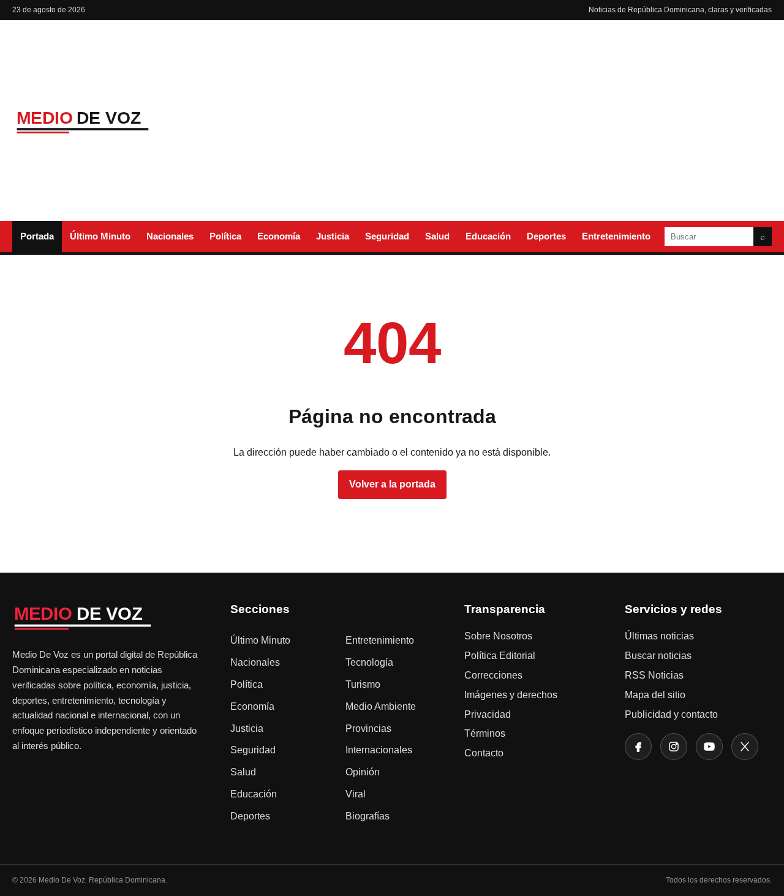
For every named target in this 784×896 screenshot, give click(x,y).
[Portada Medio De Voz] (104, 121)
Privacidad (487, 714)
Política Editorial (499, 655)
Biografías (367, 816)
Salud (437, 236)
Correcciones (493, 675)
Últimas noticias (659, 636)
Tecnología (369, 662)
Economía (278, 236)
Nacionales (170, 236)
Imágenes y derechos (510, 695)
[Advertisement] (492, 120)
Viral (355, 794)
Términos (484, 733)
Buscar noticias (658, 655)
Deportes (546, 236)
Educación (488, 236)
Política (225, 236)
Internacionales (378, 750)
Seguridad (387, 236)
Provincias (368, 728)
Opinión (362, 772)
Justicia (332, 236)
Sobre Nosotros (498, 636)
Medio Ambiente (380, 706)
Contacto (483, 753)
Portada (37, 236)
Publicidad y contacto (671, 714)
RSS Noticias (654, 675)
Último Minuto (100, 236)
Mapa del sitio (655, 695)
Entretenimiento (616, 236)
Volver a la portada (392, 484)
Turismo (362, 684)
